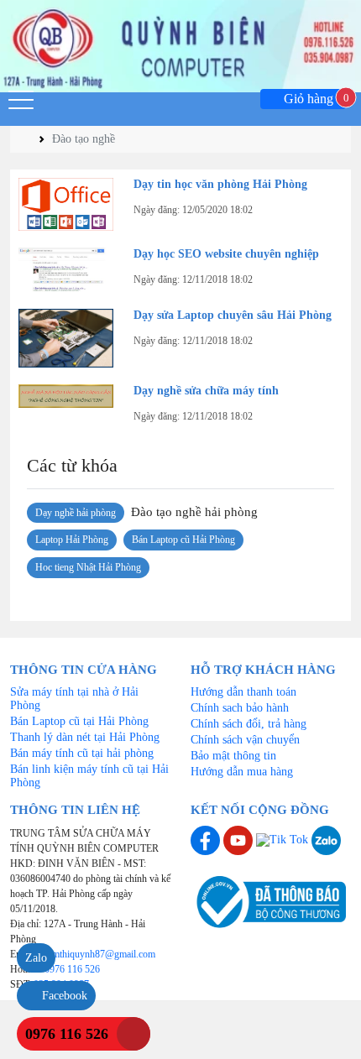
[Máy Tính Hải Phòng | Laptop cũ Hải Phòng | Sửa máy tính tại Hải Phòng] (180, 46)
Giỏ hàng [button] (313, 99)
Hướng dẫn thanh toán (243, 692)
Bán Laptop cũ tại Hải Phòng (79, 721)
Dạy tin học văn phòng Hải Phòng (220, 184)
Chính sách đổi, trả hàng (248, 723)
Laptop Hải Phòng (71, 539)
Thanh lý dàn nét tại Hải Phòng (85, 737)
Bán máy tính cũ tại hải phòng (82, 753)
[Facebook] (207, 838)
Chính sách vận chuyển (245, 739)
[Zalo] (326, 838)
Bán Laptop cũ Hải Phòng (183, 539)
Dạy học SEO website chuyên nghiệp (226, 254)
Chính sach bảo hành (240, 708)
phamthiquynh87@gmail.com (96, 954)
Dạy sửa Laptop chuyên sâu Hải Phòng (232, 315)
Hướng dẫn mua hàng (242, 771)
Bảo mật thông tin (233, 755)
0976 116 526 (72, 969)
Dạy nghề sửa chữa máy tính (206, 390)
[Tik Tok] (283, 838)
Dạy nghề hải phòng (75, 513)
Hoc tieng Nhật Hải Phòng (88, 567)
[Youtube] (239, 838)
